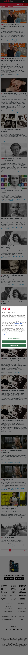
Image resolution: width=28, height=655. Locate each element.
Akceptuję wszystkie (14, 345)
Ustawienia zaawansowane (14, 338)
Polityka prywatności (18, 323)
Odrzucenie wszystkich (14, 341)
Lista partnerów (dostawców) (8, 334)
